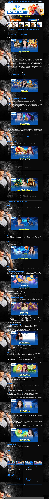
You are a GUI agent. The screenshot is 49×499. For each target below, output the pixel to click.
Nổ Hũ (26, 1)
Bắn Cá (18, 1)
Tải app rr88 (18, 479)
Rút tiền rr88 (18, 478)
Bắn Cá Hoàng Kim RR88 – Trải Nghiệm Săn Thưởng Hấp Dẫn (11, 467)
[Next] (42, 466)
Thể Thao (29, 1)
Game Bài (23, 1)
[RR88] (10, 1)
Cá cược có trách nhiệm (28, 479)
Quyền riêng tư (27, 478)
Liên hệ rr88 (18, 480)
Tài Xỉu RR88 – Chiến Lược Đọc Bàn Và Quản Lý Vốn (38, 466)
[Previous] (6, 466)
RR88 (15, 1)
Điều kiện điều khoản (28, 480)
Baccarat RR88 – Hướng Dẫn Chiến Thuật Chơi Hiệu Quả (20, 466)
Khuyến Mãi (32, 1)
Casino (20, 1)
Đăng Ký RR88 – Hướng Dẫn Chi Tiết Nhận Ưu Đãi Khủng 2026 (29, 467)
